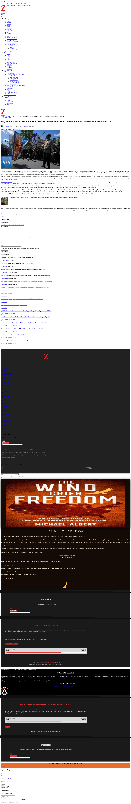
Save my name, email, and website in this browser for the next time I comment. (21, 248)
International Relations (12, 39)
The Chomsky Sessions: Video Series (16, 85)
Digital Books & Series (12, 86)
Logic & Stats (13, 84)
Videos (8, 21)
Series (8, 25)
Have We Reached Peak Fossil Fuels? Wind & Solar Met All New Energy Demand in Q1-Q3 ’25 (25, 275)
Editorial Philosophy (11, 101)
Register (23, 799)
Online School (10, 73)
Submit (17, 474)
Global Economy (14, 80)
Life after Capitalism (14, 50)
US (10, 118)
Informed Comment (9, 128)
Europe (8, 60)
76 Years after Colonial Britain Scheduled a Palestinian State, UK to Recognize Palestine (23, 328)
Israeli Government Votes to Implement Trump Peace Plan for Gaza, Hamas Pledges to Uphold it (25, 317)
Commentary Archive (12, 92)
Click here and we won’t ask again (48, 662)
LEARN (6, 71)
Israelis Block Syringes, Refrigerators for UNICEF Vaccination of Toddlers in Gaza (22, 299)
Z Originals (9, 30)
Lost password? (4, 787)
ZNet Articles (8, 116)
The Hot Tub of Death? (7, 293)
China (8, 59)
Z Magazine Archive (12, 91)
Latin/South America (12, 63)
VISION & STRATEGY (10, 95)
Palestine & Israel (11, 62)
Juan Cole (7, 126)
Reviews (9, 29)
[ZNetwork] (3, 10)
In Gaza (2, 190)
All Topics (9, 51)
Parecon (12, 48)
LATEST (6, 18)
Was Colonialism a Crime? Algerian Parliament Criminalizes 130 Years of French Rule (23, 269)
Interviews (9, 28)
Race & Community (11, 43)
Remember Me (6, 786)
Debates (9, 26)
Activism (9, 33)
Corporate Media (11, 40)
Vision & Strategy (11, 44)
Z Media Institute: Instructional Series (16, 74)
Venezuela (9, 67)
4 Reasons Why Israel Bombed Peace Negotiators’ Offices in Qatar (18, 340)
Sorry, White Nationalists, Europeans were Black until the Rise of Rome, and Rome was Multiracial (26, 281)
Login (11, 793)
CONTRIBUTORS (8, 70)
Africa (8, 54)
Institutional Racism (14, 81)
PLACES (6, 52)
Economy (9, 36)
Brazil (8, 56)
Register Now (11, 778)
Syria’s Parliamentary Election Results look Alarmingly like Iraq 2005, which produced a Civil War (26, 311)
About (2, 417)
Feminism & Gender (11, 37)
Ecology (9, 35)
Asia (8, 55)
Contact (8, 106)
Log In (2, 784)
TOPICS (6, 32)
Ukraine (9, 66)
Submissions (10, 103)
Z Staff (8, 99)
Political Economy (14, 77)
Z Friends (9, 100)
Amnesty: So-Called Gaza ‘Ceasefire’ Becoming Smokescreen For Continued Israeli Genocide (25, 287)
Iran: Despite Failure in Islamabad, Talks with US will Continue (17, 263)
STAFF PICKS (7, 96)
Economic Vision (14, 78)
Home (2, 116)
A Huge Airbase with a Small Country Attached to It (14, 305)
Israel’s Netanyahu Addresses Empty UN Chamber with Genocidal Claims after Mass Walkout (25, 322)
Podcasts (9, 22)
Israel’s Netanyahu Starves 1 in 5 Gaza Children (13, 334)
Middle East (9, 65)
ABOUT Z (6, 97)
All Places (9, 69)
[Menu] (1, 16)
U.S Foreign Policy (14, 82)
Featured (9, 24)
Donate (2, 11)
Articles (8, 19)
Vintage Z (9, 93)
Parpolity (12, 47)
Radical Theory (13, 75)
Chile (8, 58)
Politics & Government (12, 41)
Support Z (9, 104)
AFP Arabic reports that (6, 182)
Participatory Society (15, 45)
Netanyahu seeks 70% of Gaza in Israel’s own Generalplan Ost (17, 257)
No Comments (24, 126)
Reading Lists (10, 88)
